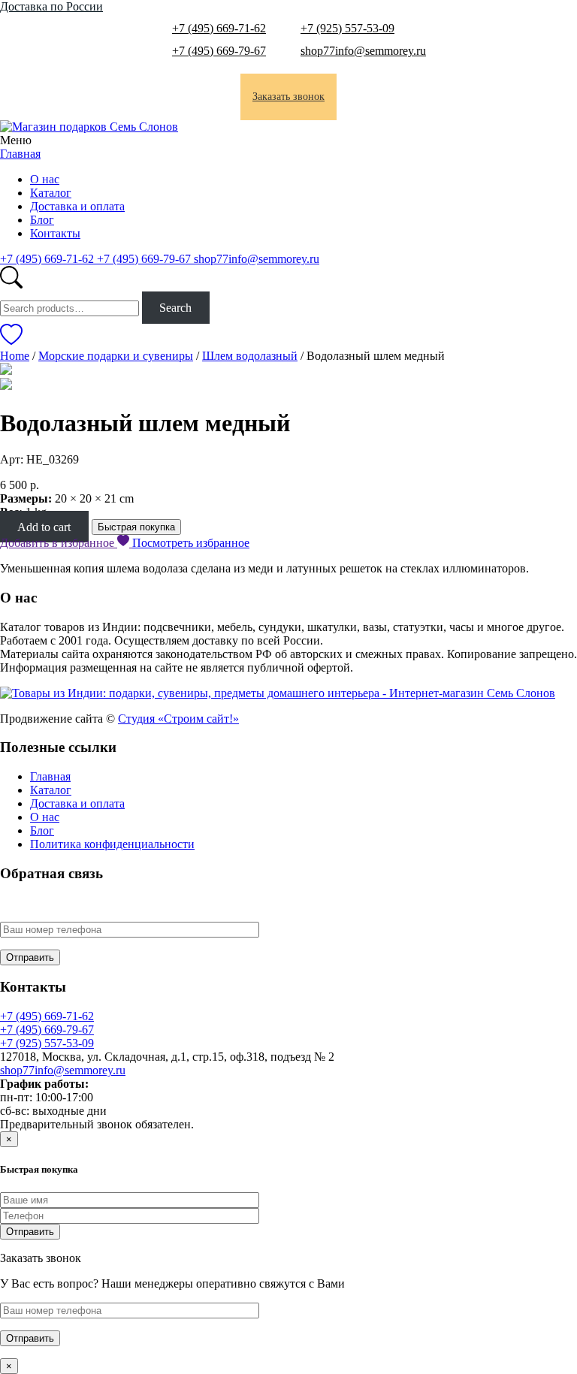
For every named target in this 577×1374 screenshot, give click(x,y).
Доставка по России (51, 6)
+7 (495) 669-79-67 (219, 50)
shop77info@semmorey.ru (363, 50)
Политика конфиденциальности (112, 844)
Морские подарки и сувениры (115, 355)
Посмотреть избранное (190, 542)
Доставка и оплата (77, 206)
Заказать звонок (288, 96)
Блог (42, 219)
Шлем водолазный (250, 355)
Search (175, 307)
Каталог (50, 192)
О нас (44, 179)
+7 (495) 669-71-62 (219, 28)
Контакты (55, 233)
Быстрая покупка (136, 527)
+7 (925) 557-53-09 (347, 28)
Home (14, 355)
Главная (20, 153)
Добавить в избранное (58, 542)
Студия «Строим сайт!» (178, 718)
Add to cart (44, 526)
